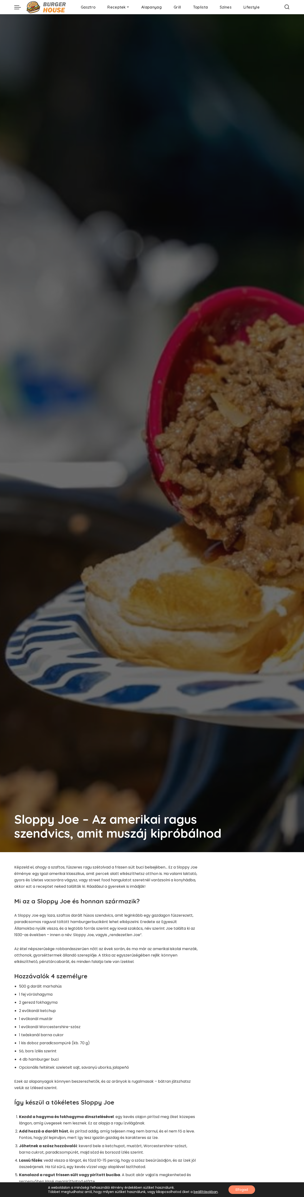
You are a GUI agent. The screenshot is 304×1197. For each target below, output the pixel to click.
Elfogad (242, 1189)
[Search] (287, 7)
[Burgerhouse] (47, 7)
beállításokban (206, 1192)
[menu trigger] (20, 7)
